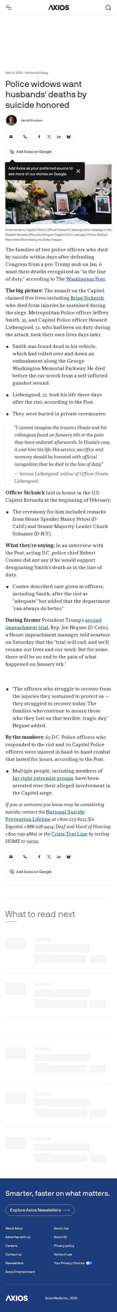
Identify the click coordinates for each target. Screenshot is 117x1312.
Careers (11, 1245)
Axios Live (61, 1228)
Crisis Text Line (69, 834)
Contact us (13, 1254)
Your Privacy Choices (69, 1263)
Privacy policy (64, 1245)
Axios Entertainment (20, 1271)
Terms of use (63, 1254)
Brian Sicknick (87, 298)
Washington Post (85, 279)
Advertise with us (17, 1237)
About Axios (14, 1228)
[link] (11, 136)
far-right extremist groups (43, 778)
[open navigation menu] (8, 8)
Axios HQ (60, 1237)
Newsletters (14, 1263)
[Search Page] (108, 7)
